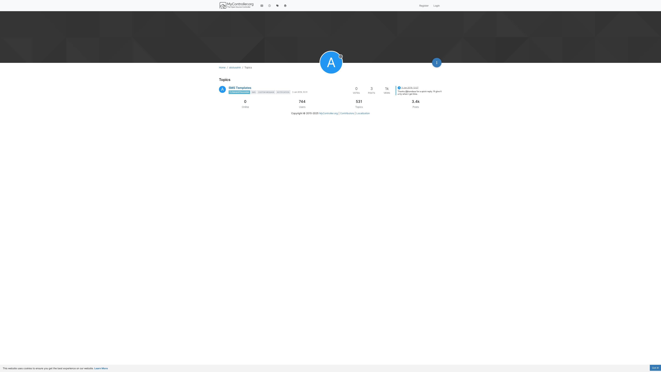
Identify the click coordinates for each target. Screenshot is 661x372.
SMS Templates (240, 88)
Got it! (655, 367)
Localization (363, 113)
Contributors (347, 113)
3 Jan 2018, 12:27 (409, 87)
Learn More (101, 368)
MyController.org (328, 113)
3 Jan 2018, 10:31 (299, 92)
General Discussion (240, 92)
